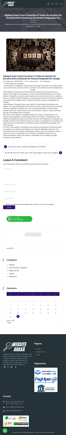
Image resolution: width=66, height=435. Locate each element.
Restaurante (13, 276)
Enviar (9, 207)
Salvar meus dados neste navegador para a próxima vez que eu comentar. (29, 204)
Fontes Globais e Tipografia (14, 83)
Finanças (12, 265)
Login (61, 4)
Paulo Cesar (34, 81)
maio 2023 (10, 248)
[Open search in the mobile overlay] (33, 234)
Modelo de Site (14, 270)
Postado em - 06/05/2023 (14, 81)
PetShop (11, 273)
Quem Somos (41, 352)
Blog (38, 355)
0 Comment (46, 81)
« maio (9, 322)
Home (32, 22)
